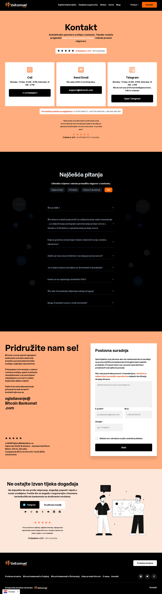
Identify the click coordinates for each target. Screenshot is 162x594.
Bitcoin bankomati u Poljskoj (36, 576)
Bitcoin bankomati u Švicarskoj (65, 576)
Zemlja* (98, 422)
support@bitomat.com (81, 90)
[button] (134, 5)
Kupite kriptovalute (67, 5)
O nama (106, 576)
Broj (127, 409)
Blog (118, 5)
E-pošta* (99, 409)
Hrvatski (11, 592)
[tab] (57, 190)
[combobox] (11, 591)
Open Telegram (132, 98)
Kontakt (149, 5)
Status (103, 5)
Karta (111, 5)
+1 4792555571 (29, 93)
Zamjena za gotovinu (88, 5)
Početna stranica (145, 563)
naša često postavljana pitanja (78, 38)
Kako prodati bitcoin (91, 576)
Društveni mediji (52, 505)
